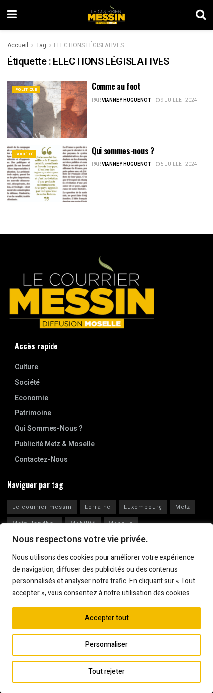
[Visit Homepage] (106, 15)
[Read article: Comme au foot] (47, 109)
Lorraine (98, 507)
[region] (106, 608)
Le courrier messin (42, 507)
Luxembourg (143, 507)
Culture (26, 367)
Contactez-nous (41, 459)
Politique (26, 89)
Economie (31, 398)
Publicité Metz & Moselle (55, 444)
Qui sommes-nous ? (123, 151)
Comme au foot (116, 86)
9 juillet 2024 (178, 100)
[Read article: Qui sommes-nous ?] (47, 173)
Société (24, 154)
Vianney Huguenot (126, 100)
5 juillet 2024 (178, 164)
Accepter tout (107, 618)
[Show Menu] (12, 15)
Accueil (17, 45)
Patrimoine (33, 413)
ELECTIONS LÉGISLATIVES (89, 45)
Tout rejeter (106, 671)
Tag (41, 45)
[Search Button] (201, 15)
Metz (182, 507)
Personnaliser (106, 644)
